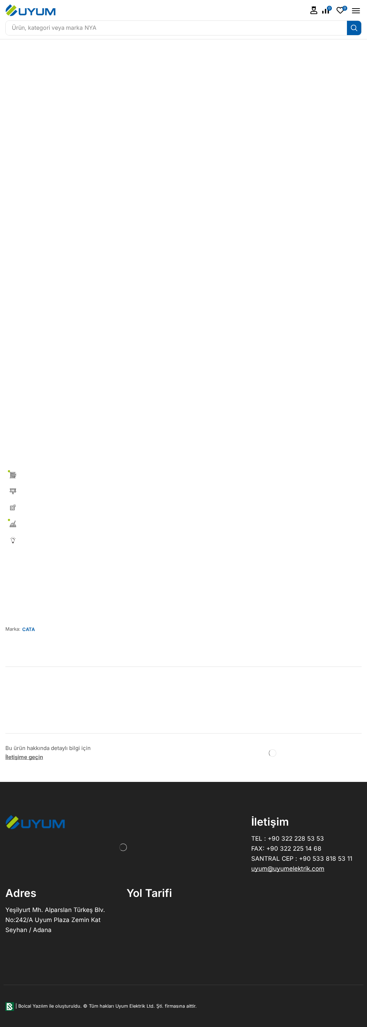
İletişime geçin (24, 757)
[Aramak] (354, 28)
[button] (314, 10)
